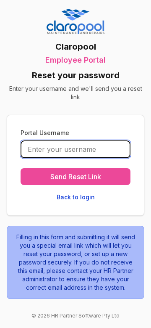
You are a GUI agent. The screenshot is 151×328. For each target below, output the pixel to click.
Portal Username (45, 132)
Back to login (76, 197)
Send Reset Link (75, 176)
